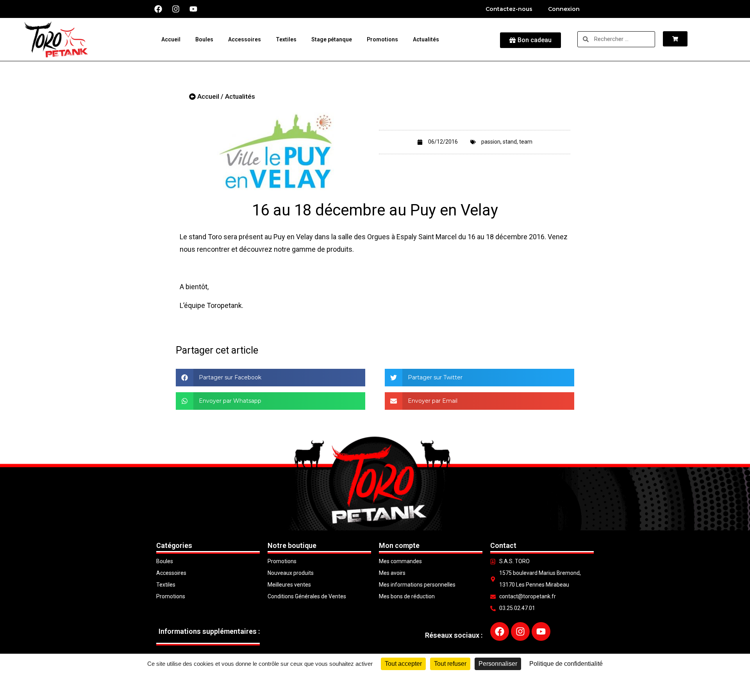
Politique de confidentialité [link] (566, 663)
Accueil (170, 39)
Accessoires (244, 39)
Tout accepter (403, 663)
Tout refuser (450, 663)
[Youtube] (193, 9)
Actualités (426, 39)
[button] (270, 377)
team (525, 142)
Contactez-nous (509, 8)
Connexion (564, 8)
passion (490, 142)
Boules (204, 39)
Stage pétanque (331, 39)
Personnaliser (498, 663)
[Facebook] (158, 9)
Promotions (382, 39)
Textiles (286, 39)
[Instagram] (176, 9)
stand (510, 142)
